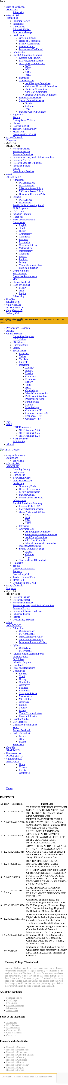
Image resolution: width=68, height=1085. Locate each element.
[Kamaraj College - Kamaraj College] (9, 449)
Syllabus (17, 197)
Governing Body (27, 38)
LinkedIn (23, 362)
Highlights (18, 114)
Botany (22, 262)
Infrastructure (19, 52)
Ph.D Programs (20, 208)
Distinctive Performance (25, 276)
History (22, 231)
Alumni (10, 444)
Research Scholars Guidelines (27, 162)
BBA (28, 387)
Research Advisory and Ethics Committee (33, 157)
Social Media (19, 350)
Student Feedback (22, 282)
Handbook (18, 216)
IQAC (9, 421)
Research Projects (21, 160)
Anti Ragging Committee (37, 83)
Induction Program (22, 214)
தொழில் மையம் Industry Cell (14, 312)
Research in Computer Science (20, 1055)
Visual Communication (30, 265)
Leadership (18, 35)
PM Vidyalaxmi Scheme (31, 60)
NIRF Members (20, 438)
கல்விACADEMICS (14, 175)
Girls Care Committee (36, 92)
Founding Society (21, 21)
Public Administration (36, 396)
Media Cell (18, 131)
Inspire (22, 293)
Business (23, 239)
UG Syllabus (25, 199)
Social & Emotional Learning (27, 55)
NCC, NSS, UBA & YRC (32, 63)
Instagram (24, 364)
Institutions (18, 23)
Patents (16, 168)
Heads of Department (29, 40)
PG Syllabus (25, 202)
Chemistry (24, 253)
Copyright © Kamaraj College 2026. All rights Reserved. (26, 1077)
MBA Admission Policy (31, 188)
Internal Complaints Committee (40, 94)
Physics (23, 256)
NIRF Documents (22, 427)
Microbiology (26, 250)
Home (22, 764)
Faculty (22, 287)
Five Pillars (11, 1003)
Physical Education (28, 267)
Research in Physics (15, 1070)
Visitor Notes (12, 1010)
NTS (21, 290)
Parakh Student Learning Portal (28, 205)
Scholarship (18, 12)
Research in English (15, 1067)
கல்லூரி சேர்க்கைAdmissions (15, 8)
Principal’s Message (22, 32)
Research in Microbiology (17, 1065)
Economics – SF (33, 416)
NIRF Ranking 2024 (29, 435)
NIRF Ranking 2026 (29, 430)
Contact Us (24, 773)
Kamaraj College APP (30, 57)
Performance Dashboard (31, 49)
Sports (28, 103)
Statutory (17, 123)
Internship (24, 77)
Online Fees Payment (23, 336)
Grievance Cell (26, 80)
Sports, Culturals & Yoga (31, 100)
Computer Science (28, 245)
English (23, 225)
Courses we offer (14, 1030)
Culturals (29, 106)
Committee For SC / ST (24, 134)
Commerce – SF (33, 410)
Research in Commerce (16, 1060)
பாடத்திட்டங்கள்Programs (14, 138)
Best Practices (20, 273)
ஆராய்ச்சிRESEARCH (13, 144)
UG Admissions (27, 182)
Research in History (15, 1062)
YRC (28, 74)
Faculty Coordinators (29, 43)
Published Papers (21, 165)
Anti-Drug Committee (36, 89)
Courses (23, 767)
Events (22, 770)
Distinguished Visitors (24, 120)
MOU (16, 279)
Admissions (18, 179)
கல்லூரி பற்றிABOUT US (13, 16)
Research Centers (21, 148)
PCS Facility (19, 441)
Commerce (24, 236)
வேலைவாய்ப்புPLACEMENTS (14, 306)
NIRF (9, 424)
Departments (19, 222)
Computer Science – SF (37, 413)
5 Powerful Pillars (22, 29)
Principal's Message (15, 1005)
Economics (24, 242)
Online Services (14, 333)
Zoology (23, 259)
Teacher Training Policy (25, 128)
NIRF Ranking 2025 (29, 433)
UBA (28, 72)
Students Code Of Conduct (32, 111)
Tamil (22, 228)
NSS (27, 69)
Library (16, 347)
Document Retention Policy (33, 194)
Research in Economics (16, 1052)
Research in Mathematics (17, 1050)
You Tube (24, 359)
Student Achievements (30, 97)
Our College (19, 26)
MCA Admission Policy (31, 191)
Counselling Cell (21, 126)
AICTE (10, 330)
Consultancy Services (23, 171)
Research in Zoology (15, 1047)
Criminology (25, 233)
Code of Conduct (21, 285)
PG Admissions (26, 185)
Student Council (27, 46)
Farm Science (32, 401)
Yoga (28, 109)
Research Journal (21, 151)
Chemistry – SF (33, 418)
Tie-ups (16, 117)
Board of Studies (21, 270)
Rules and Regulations (24, 219)
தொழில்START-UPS (13, 300)
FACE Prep (18, 211)
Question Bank (20, 345)
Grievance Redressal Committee (41, 86)
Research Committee (23, 154)
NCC (28, 66)
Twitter (22, 356)
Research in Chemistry (16, 1057)
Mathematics (25, 248)
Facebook (24, 353)
